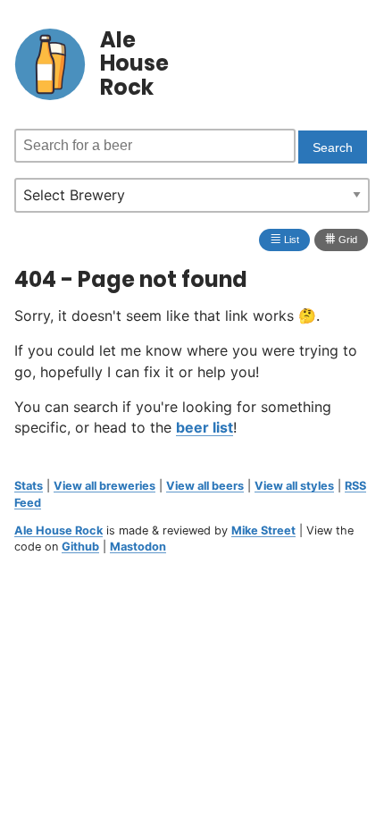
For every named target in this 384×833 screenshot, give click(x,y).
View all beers (205, 485)
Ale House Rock (58, 530)
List (284, 238)
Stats (28, 485)
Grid (341, 238)
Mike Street (263, 530)
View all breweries (104, 485)
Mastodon (138, 546)
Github (80, 546)
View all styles (294, 485)
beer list (204, 427)
